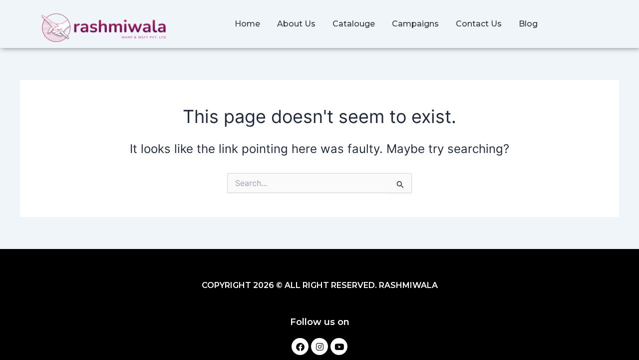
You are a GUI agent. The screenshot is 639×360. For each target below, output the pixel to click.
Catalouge (353, 23)
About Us (296, 23)
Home (247, 23)
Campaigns (415, 23)
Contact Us (479, 23)
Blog (528, 23)
